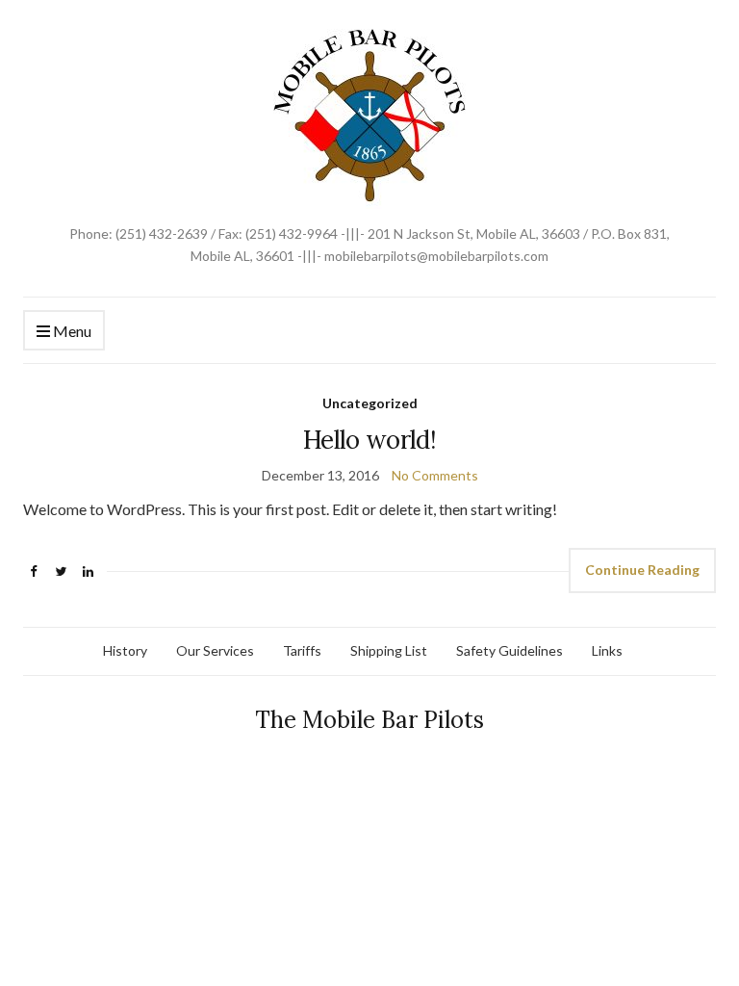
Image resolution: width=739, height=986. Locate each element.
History (125, 650)
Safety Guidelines (509, 650)
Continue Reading (642, 569)
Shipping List (388, 650)
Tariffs (302, 650)
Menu (70, 331)
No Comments (435, 475)
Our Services (215, 650)
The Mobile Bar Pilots (369, 720)
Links (607, 650)
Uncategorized (370, 403)
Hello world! (369, 439)
